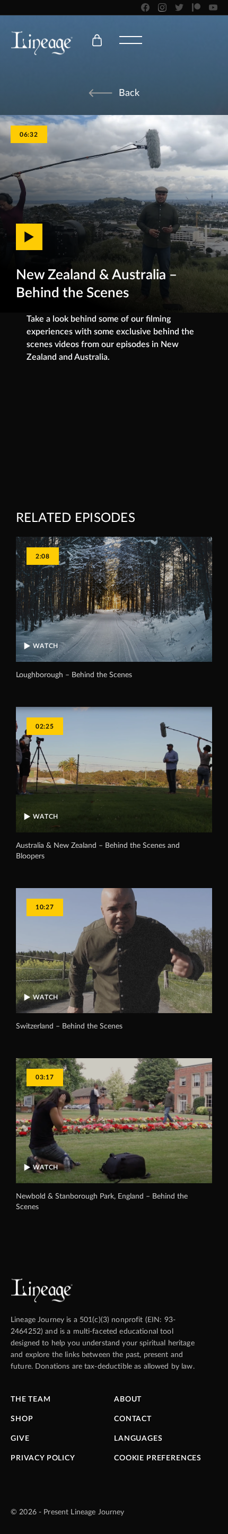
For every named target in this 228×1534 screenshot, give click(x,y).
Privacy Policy (43, 1458)
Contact (133, 1419)
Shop (22, 1419)
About (128, 1399)
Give (20, 1438)
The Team (31, 1399)
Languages (138, 1438)
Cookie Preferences (157, 1458)
